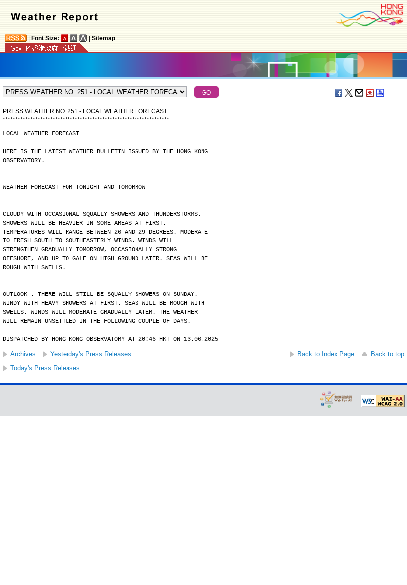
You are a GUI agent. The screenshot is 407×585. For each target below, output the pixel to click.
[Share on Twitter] (349, 93)
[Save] (370, 93)
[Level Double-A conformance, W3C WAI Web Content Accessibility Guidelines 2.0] (383, 401)
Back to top (387, 354)
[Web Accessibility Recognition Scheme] (336, 399)
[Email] (359, 93)
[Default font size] (64, 38)
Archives (23, 354)
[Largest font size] (83, 38)
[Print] (380, 93)
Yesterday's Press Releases (90, 354)
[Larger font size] (74, 38)
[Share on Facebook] (339, 93)
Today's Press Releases (45, 368)
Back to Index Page (325, 354)
